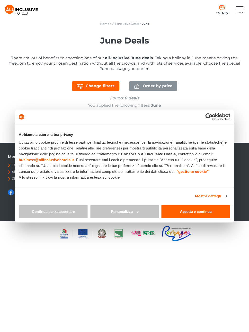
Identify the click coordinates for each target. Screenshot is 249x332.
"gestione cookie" (193, 171)
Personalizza (122, 211)
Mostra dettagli (208, 196)
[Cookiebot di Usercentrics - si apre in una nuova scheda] (209, 117)
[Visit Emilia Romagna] (145, 233)
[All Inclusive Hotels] (21, 10)
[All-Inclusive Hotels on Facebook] (11, 194)
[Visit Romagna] (176, 233)
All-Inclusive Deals (125, 24)
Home (104, 24)
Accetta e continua (196, 211)
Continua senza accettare (53, 211)
